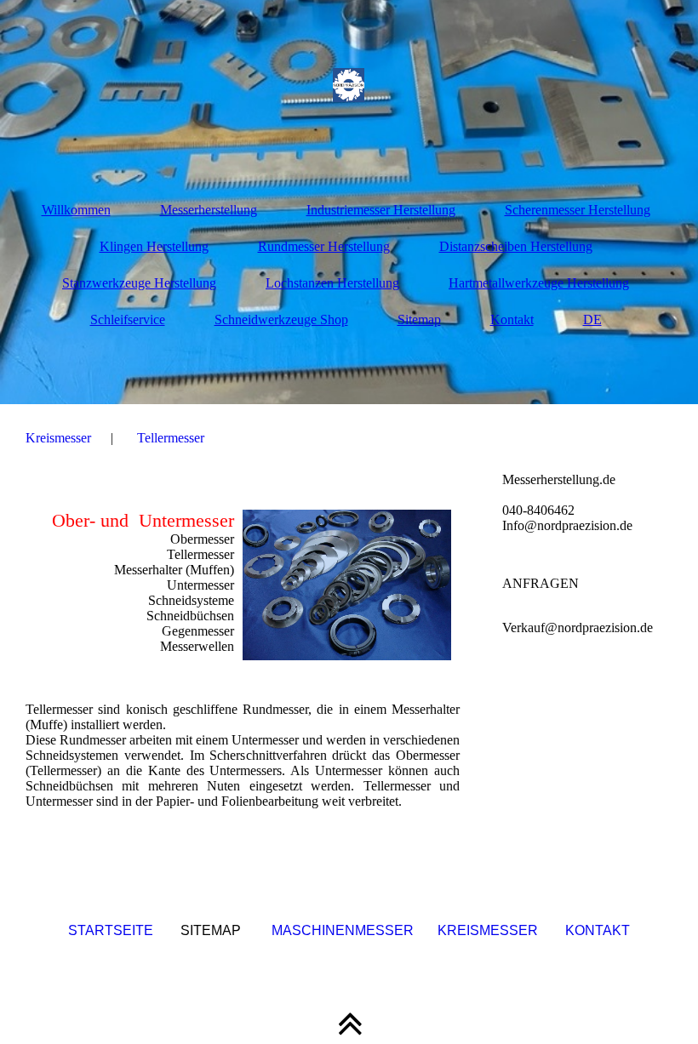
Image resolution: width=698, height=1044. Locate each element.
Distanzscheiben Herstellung (515, 246)
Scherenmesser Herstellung (577, 210)
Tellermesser (170, 438)
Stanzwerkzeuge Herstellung (139, 283)
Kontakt (512, 319)
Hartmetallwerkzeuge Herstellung (539, 283)
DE (592, 319)
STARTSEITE (110, 930)
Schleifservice (127, 319)
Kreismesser (58, 438)
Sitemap (419, 319)
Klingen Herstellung (154, 246)
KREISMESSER (488, 930)
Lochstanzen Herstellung (332, 283)
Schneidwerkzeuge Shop (281, 319)
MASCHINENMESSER (343, 930)
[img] (349, 85)
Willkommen (76, 210)
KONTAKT (597, 930)
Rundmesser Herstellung (324, 246)
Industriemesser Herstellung (380, 210)
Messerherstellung (208, 210)
